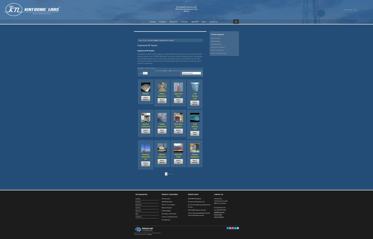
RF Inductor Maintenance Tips (196, 201)
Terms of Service (219, 217)
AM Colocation (166, 198)
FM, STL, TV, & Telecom (217, 50)
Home (140, 40)
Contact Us (214, 22)
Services (185, 22)
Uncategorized (166, 220)
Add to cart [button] (178, 101)
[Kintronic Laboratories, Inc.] (32, 9)
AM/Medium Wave (216, 44)
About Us (195, 22)
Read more (162, 131)
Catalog (152, 22)
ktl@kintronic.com (219, 212)
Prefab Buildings (215, 41)
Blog (204, 22)
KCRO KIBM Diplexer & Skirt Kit (197, 210)
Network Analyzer (216, 38)
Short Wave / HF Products (218, 47)
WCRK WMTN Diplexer (194, 198)
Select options (145, 98)
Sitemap (150, 234)
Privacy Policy (218, 214)
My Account (348, 10)
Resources (174, 22)
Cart (355, 10)
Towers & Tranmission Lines (218, 53)
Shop (145, 40)
